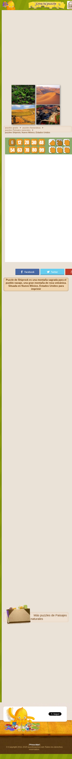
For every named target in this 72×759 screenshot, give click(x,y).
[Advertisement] (36, 47)
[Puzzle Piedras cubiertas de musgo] (23, 104)
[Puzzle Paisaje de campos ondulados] (23, 124)
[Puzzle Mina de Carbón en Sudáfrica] (48, 124)
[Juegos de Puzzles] (9, 5)
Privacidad (34, 745)
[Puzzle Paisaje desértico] (48, 104)
